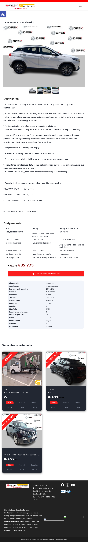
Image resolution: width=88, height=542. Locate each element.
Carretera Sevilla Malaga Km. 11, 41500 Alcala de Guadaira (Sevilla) (43, 491)
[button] (3, 14)
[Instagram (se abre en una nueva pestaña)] (67, 485)
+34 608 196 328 (41, 485)
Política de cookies (61, 540)
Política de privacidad (47, 540)
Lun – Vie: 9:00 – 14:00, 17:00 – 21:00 (44, 498)
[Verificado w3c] (66, 491)
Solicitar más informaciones (48, 273)
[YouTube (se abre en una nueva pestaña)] (73, 485)
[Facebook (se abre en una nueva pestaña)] (62, 485)
